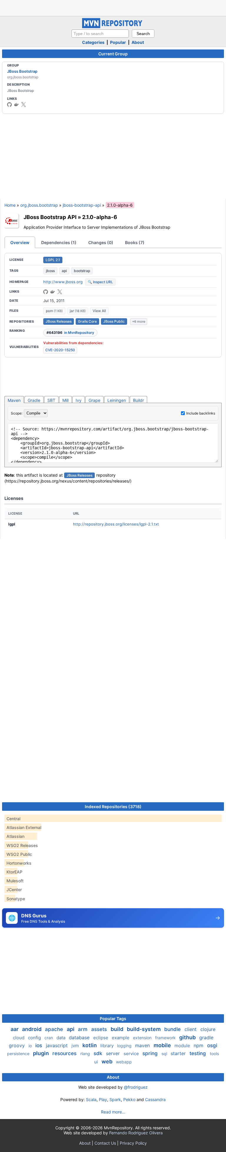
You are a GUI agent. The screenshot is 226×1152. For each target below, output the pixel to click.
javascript (57, 1045)
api (64, 270)
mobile (163, 1045)
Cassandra (155, 1099)
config (35, 1037)
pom (54, 311)
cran (49, 1037)
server (113, 1053)
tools (214, 1053)
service (132, 1053)
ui (96, 1062)
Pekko (129, 1099)
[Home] (113, 26)
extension (143, 1037)
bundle (173, 1029)
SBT (51, 400)
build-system (144, 1029)
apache (54, 1029)
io (31, 1045)
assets (99, 1029)
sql (165, 1053)
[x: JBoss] (23, 104)
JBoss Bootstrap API (50, 217)
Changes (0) (100, 242)
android (32, 1029)
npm (199, 1045)
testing (198, 1053)
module (183, 1045)
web (108, 1061)
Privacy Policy (133, 1143)
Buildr (138, 400)
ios (39, 1045)
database (80, 1037)
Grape (94, 400)
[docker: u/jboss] (16, 104)
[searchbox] (100, 33)
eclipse (101, 1037)
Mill (65, 400)
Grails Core (87, 321)
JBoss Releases (59, 321)
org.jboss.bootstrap (39, 205)
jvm (76, 1045)
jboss (50, 270)
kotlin (90, 1045)
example (121, 1037)
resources (65, 1053)
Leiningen (116, 400)
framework (166, 1037)
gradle (206, 1037)
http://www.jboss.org (63, 281)
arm (83, 1029)
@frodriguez (136, 1087)
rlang (85, 1053)
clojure (207, 1029)
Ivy (79, 400)
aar (15, 1029)
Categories (93, 42)
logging (125, 1045)
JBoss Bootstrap (22, 71)
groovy (17, 1045)
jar (78, 311)
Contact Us (105, 1143)
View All (99, 311)
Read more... (113, 1111)
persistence (19, 1053)
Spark (115, 1099)
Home (10, 205)
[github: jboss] (9, 104)
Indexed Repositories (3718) (113, 806)
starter (179, 1053)
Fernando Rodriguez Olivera (136, 1132)
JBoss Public (114, 321)
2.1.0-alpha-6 (99, 217)
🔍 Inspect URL (100, 282)
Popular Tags (113, 1018)
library (107, 1045)
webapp (124, 1061)
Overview (19, 242)
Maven (14, 400)
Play (103, 1099)
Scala (91, 1099)
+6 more (138, 321)
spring (150, 1053)
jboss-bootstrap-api (82, 205)
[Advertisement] (113, 7)
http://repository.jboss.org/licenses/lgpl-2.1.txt (116, 524)
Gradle (34, 400)
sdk (99, 1053)
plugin (41, 1053)
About (138, 42)
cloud (19, 1037)
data (61, 1037)
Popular (118, 42)
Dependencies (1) (59, 242)
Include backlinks (200, 413)
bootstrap (82, 270)
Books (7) (134, 242)
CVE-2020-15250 (60, 350)
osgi (212, 1045)
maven (143, 1045)
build (117, 1029)
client (191, 1029)
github (188, 1037)
